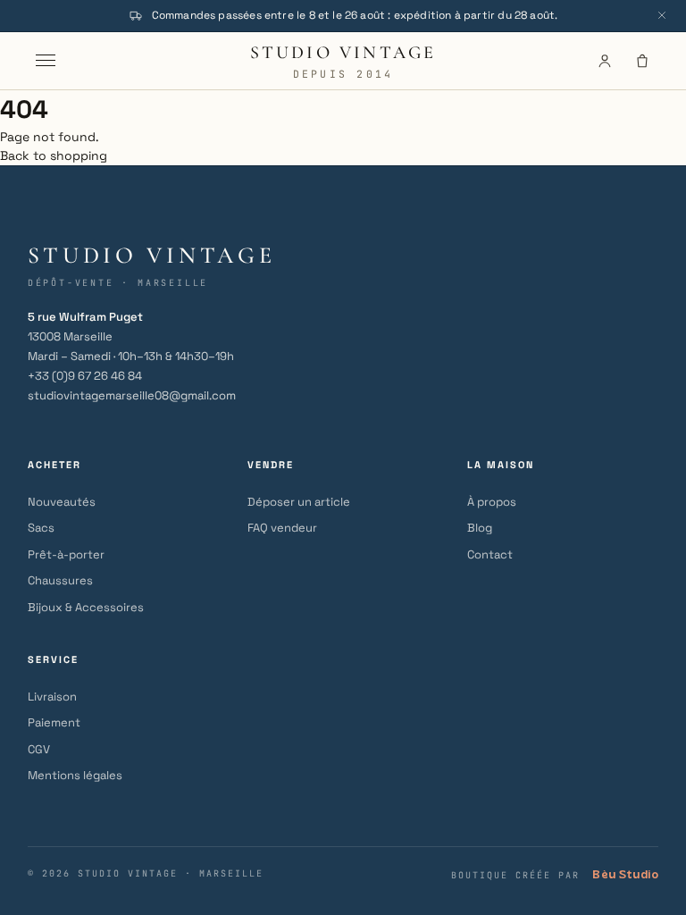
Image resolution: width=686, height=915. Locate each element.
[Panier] (642, 61)
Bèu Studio (625, 874)
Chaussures (60, 580)
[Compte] (605, 61)
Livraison (52, 696)
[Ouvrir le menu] (45, 61)
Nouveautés (62, 501)
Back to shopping (53, 155)
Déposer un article (298, 501)
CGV (39, 749)
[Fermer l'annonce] (661, 15)
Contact (490, 554)
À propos (491, 501)
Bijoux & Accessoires (86, 607)
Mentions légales (75, 775)
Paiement (54, 722)
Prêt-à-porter (66, 554)
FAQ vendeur (282, 527)
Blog (479, 527)
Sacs (41, 527)
